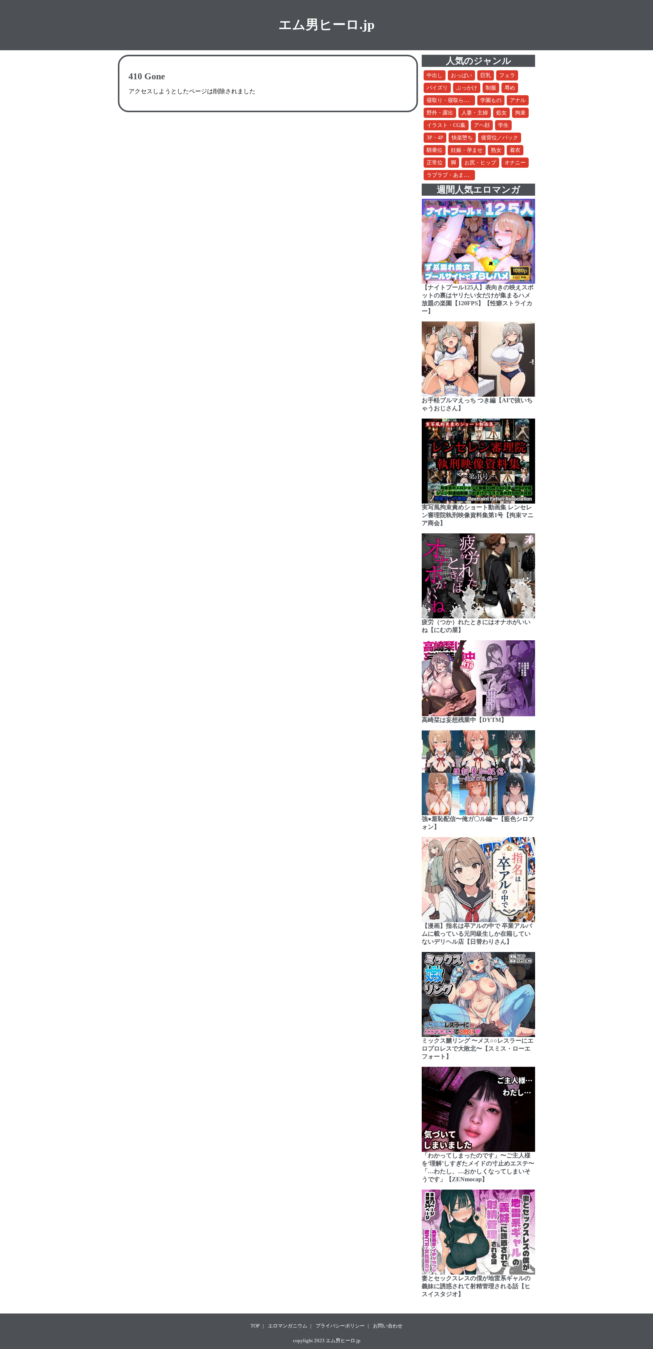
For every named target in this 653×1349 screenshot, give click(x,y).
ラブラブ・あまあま (450, 175)
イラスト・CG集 (446, 125)
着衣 (515, 150)
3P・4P (435, 138)
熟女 (496, 150)
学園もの (490, 100)
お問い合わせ (387, 1326)
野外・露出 (440, 113)
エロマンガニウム (287, 1326)
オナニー (515, 162)
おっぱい (461, 75)
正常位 (435, 162)
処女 (501, 113)
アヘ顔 (482, 125)
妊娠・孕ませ (467, 150)
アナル (518, 100)
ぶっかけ (466, 88)
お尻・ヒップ (480, 162)
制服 (491, 88)
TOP (255, 1326)
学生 (503, 125)
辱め (509, 88)
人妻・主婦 (474, 113)
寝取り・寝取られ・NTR (456, 100)
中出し (435, 75)
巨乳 (485, 75)
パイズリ (437, 88)
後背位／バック (499, 138)
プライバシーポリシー (340, 1326)
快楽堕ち (462, 138)
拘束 (520, 113)
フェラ (507, 75)
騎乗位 (435, 150)
